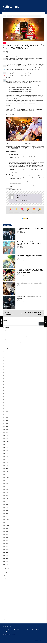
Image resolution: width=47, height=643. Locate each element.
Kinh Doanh (5, 590)
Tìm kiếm (5, 320)
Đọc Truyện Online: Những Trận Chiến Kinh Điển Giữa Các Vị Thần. (29, 256)
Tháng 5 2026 (5, 354)
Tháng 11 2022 (5, 474)
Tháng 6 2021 (5, 507)
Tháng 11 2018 (5, 555)
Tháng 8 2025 (5, 378)
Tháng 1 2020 (5, 552)
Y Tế (4, 619)
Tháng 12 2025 (5, 366)
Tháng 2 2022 (5, 492)
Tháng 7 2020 (5, 534)
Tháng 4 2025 (5, 390)
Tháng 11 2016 (5, 561)
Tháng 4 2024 (5, 423)
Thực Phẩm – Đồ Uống (7, 610)
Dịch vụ (4, 578)
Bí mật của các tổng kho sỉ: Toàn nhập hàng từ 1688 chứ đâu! (15, 336)
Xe (3, 616)
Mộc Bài (11, 146)
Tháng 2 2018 (5, 558)
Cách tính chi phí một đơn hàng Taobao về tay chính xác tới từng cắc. (16, 339)
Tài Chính (5, 605)
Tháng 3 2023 (5, 462)
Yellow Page (11, 6)
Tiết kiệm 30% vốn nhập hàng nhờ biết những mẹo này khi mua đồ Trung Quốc (18, 334)
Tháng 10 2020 (6, 525)
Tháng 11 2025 (5, 369)
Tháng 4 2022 (5, 486)
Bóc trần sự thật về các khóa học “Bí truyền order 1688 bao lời (15, 330)
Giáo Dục (4, 587)
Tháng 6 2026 (5, 351)
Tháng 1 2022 (5, 495)
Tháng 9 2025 (5, 375)
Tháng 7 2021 (5, 504)
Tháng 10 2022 (6, 477)
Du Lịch (4, 581)
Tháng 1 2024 (5, 432)
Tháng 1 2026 (5, 363)
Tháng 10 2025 (6, 372)
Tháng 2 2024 (5, 429)
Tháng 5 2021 (5, 510)
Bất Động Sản (5, 572)
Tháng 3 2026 (5, 357)
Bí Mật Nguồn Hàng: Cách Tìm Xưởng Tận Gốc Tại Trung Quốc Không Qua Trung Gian (20, 342)
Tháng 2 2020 (5, 549)
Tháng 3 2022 (5, 489)
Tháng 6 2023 (5, 453)
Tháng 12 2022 (5, 471)
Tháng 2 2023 (5, 465)
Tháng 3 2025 (5, 393)
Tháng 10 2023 (6, 441)
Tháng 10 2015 (5, 564)
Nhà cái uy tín (9, 188)
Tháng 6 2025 (5, 384)
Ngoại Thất (5, 593)
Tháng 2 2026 (5, 360)
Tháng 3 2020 (5, 546)
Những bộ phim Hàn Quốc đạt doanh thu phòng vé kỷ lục (30, 229)
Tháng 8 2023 (5, 447)
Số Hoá (4, 599)
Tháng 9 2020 (5, 528)
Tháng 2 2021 (5, 513)
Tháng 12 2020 (6, 519)
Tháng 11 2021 (5, 501)
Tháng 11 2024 (5, 405)
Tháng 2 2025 (5, 396)
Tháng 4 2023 (5, 459)
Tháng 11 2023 (5, 438)
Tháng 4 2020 (5, 543)
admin (7, 51)
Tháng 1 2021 (5, 516)
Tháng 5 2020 (5, 540)
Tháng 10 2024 (6, 408)
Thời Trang (5, 607)
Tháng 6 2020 (5, 537)
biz (22, 189)
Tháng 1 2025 (5, 399)
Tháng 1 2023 (5, 468)
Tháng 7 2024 (5, 414)
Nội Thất (4, 596)
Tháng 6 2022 (5, 480)
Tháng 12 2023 (5, 435)
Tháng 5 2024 (5, 420)
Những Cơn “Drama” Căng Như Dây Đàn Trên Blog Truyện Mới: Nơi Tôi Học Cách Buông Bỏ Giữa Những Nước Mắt (30, 271)
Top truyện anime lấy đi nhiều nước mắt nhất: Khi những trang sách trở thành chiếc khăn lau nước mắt (30, 243)
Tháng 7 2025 (5, 381)
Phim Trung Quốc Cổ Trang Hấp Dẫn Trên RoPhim (29, 297)
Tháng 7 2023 (5, 450)
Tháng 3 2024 (5, 426)
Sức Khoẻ (4, 602)
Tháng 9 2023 (5, 444)
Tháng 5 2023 (5, 456)
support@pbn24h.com (11, 634)
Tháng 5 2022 (5, 483)
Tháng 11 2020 (5, 522)
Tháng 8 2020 (5, 531)
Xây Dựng (5, 613)
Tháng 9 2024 (5, 411)
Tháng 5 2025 (5, 387)
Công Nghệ (5, 575)
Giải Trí (4, 584)
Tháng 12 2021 (5, 498)
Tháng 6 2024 (5, 417)
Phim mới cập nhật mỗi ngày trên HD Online (29, 283)
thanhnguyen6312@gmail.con (24, 200)
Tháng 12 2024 (6, 402)
